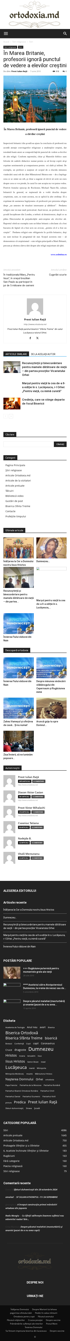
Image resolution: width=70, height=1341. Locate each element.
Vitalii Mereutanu (29, 853)
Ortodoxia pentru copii (24, 1316)
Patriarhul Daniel (12, 1096)
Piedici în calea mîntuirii (46, 1312)
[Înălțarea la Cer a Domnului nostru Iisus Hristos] (18, 547)
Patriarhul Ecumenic (31, 1096)
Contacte (10, 511)
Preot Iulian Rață (42, 1102)
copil (36, 1043)
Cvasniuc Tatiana (28, 823)
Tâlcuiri (9, 490)
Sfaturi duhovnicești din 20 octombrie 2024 (35, 1189)
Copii (28, 1043)
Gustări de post (14, 501)
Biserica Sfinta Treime (17, 506)
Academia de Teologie (15, 1027)
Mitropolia (41, 1068)
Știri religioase (13, 470)
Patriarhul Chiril (47, 1091)
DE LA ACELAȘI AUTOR (43, 354)
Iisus (40, 1056)
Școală (37, 1108)
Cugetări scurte (58, 274)
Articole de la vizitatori (18, 480)
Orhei (39, 1079)
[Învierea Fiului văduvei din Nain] (18, 623)
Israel (43, 1062)
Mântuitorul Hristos (43, 1074)
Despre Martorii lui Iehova (44, 1309)
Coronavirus (48, 1043)
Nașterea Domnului (19, 1079)
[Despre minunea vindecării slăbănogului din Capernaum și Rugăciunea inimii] (51, 667)
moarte (29, 1074)
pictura (8, 1102)
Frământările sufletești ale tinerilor (26, 1323)
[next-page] (11, 416)
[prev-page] (5, 416)
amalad (9, 1197)
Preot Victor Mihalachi (31, 807)
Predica (20, 1102)
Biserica (51, 1027)
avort (43, 1027)
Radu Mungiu (12, 1215)
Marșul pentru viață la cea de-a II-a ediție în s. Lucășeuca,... (50, 604)
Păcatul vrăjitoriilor (16, 1320)
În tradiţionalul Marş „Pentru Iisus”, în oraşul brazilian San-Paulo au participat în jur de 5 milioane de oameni (19, 280)
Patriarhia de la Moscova (30, 1085)
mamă (31, 1068)
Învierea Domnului (33, 1327)
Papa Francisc (11, 1085)
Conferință (19, 1043)
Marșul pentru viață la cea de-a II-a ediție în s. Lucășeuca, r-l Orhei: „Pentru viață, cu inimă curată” (43, 387)
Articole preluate (14, 485)
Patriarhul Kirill (49, 1096)
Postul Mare (51, 1323)
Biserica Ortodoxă (21, 1033)
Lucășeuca (16, 1067)
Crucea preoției (35, 1320)
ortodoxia (49, 1079)
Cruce (8, 1049)
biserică (51, 1038)
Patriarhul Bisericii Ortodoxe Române (21, 1091)
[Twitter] (38, 338)
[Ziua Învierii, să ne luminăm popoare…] (18, 741)
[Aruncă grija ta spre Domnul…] (51, 708)
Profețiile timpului (15, 516)
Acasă (6, 41)
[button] (5, 33)
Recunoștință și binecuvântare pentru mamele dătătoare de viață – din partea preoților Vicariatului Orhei (34, 926)
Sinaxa (29, 1108)
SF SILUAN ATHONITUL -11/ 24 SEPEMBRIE (37, 1197)
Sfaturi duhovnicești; (14, 1108)
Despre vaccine (53, 1320)
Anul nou (32, 1027)
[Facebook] (31, 338)
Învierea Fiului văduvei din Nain (19, 946)
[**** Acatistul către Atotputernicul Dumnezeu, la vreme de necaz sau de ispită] (11, 989)
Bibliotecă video (14, 496)
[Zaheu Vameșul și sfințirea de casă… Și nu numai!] (18, 708)
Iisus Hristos (15, 1061)
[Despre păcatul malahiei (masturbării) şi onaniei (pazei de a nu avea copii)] (11, 1005)
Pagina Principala (15, 465)
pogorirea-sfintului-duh (21, 1312)
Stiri (31, 41)
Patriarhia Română (52, 1085)
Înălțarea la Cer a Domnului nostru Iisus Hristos (28, 909)
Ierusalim (31, 1056)
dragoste (20, 1050)
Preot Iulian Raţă (19, 71)
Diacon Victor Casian (30, 792)
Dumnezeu (41, 1049)
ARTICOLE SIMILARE (16, 354)
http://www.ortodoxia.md (35, 324)
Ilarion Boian (33, 1062)
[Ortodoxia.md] (35, 14)
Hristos (11, 1055)
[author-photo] (35, 314)
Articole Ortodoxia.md (17, 475)
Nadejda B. (24, 838)
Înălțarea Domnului (20, 1309)
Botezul (8, 1043)
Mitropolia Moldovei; (14, 1074)
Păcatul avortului (46, 1316)
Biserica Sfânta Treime (23, 1038)
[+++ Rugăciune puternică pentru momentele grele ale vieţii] (11, 973)
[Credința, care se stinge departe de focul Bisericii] (11, 403)
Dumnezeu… (43, 561)
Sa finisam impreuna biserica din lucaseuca (26, 1330)
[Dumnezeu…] (51, 547)
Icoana (22, 1056)
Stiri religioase (19, 41)
